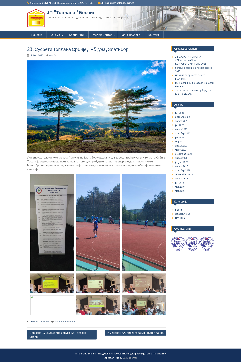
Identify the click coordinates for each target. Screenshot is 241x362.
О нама (55, 35)
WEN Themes (130, 357)
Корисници (76, 35)
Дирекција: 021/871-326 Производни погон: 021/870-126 (61, 2)
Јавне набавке (130, 35)
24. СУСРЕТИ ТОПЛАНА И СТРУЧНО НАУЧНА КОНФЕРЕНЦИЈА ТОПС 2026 (190, 60)
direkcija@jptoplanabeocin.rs (117, 2)
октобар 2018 (183, 170)
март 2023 (181, 149)
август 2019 (181, 166)
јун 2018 (179, 182)
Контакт (153, 35)
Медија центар (102, 35)
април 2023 (181, 145)
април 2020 (181, 157)
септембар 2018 (184, 174)
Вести (34, 321)
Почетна (36, 35)
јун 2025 (179, 125)
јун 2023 (179, 137)
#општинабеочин (65, 321)
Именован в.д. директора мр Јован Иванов (135, 333)
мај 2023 (180, 141)
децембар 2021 (183, 153)
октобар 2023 (183, 133)
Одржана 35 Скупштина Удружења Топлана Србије (58, 335)
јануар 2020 (181, 162)
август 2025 (181, 121)
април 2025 (181, 129)
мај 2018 (180, 186)
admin (52, 55)
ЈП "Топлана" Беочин (71, 12)
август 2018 (181, 178)
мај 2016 (180, 190)
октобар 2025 (183, 116)
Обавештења (182, 213)
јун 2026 (179, 112)
